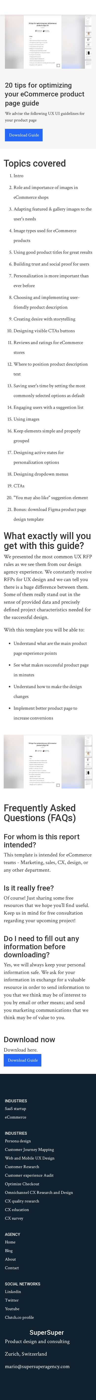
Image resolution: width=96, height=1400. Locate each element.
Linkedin (13, 1291)
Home (10, 1242)
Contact (12, 1268)
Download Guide (24, 135)
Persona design (18, 1141)
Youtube (12, 1309)
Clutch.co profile (19, 1317)
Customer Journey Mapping (29, 1149)
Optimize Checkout (22, 1184)
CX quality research (22, 1201)
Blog (9, 1250)
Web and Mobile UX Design (30, 1158)
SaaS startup (15, 1108)
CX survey (14, 1218)
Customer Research (22, 1166)
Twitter (12, 1300)
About (10, 1259)
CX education (17, 1209)
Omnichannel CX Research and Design (39, 1192)
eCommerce (15, 1117)
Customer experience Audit (29, 1175)
